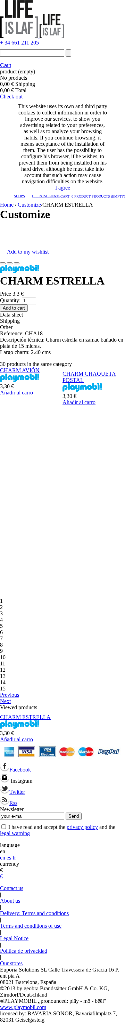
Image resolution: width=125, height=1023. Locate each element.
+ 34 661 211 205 (19, 43)
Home (7, 205)
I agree (62, 188)
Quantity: (10, 300)
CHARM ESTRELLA (25, 717)
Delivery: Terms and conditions (34, 913)
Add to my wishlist (28, 252)
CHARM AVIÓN (20, 370)
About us (10, 901)
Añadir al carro (16, 392)
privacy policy (82, 827)
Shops (19, 196)
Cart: (92, 196)
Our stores (11, 963)
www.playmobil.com (23, 1007)
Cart (5, 65)
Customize (29, 205)
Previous (9, 695)
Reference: (12, 333)
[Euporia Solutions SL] (32, 36)
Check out (11, 96)
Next (5, 701)
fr (14, 858)
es (9, 858)
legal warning (15, 833)
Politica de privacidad (23, 951)
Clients (39, 196)
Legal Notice (14, 938)
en (2, 858)
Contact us (11, 888)
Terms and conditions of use (30, 926)
